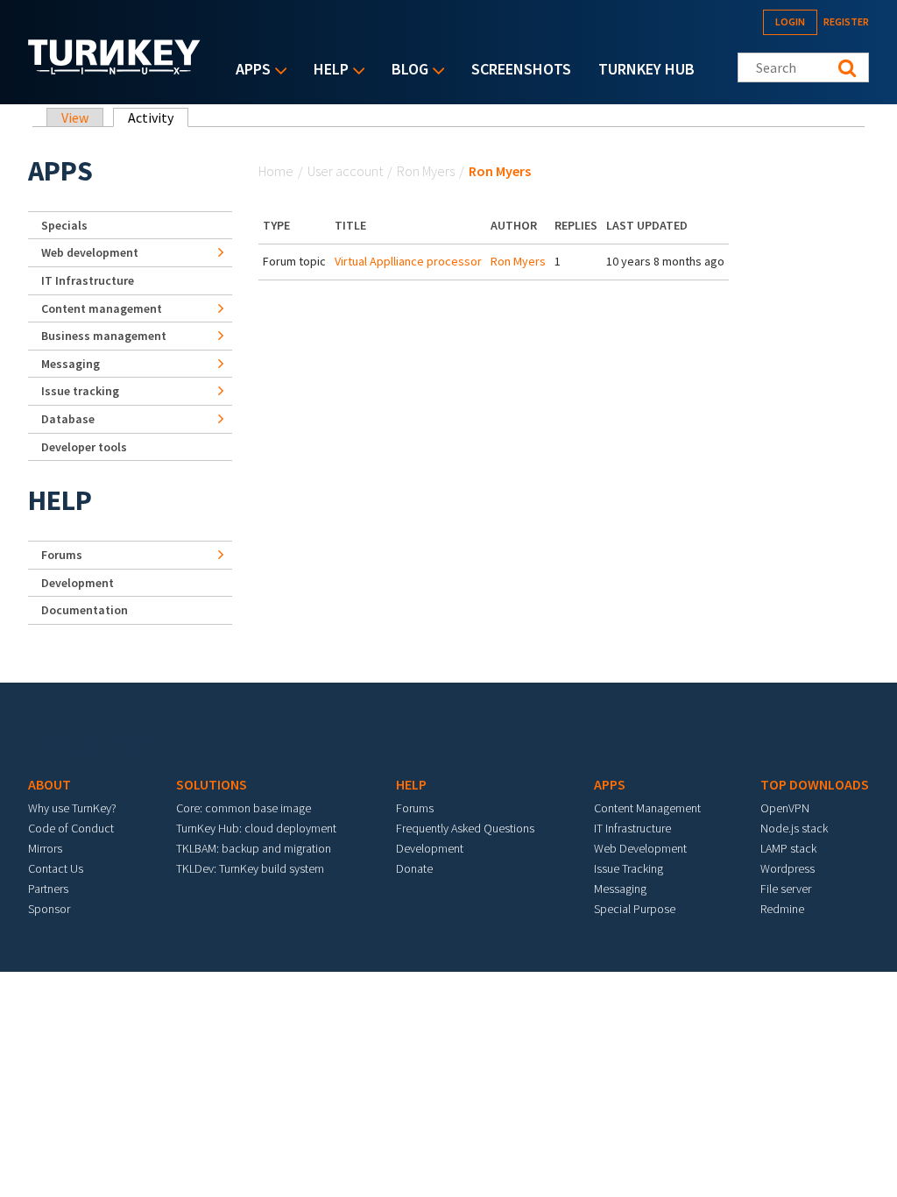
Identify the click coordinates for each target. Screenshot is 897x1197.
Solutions (211, 784)
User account (345, 171)
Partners (48, 888)
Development (77, 583)
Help (327, 70)
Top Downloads (814, 784)
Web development (89, 252)
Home (275, 171)
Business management (103, 336)
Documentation (84, 610)
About (49, 784)
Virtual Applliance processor (408, 261)
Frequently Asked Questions (465, 828)
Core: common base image (243, 808)
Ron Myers (426, 171)
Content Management (647, 808)
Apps (249, 70)
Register (846, 21)
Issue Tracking (628, 868)
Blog (405, 70)
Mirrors (45, 848)
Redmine (782, 909)
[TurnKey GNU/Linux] (114, 69)
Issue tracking (80, 391)
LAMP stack (788, 848)
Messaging (70, 364)
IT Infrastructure (87, 280)
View (74, 117)
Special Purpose (634, 909)
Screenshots (521, 69)
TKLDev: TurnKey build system (250, 868)
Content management (101, 308)
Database (68, 419)
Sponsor (49, 909)
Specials (64, 225)
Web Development (640, 848)
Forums (61, 555)
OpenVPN (784, 808)
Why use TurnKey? (72, 808)
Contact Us (55, 868)
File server (785, 888)
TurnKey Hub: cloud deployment (256, 828)
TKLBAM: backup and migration (253, 848)
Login (790, 21)
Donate (414, 868)
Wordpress (787, 868)
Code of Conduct (71, 828)
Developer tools (84, 447)
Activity (158, 117)
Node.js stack (794, 828)
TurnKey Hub (646, 69)
